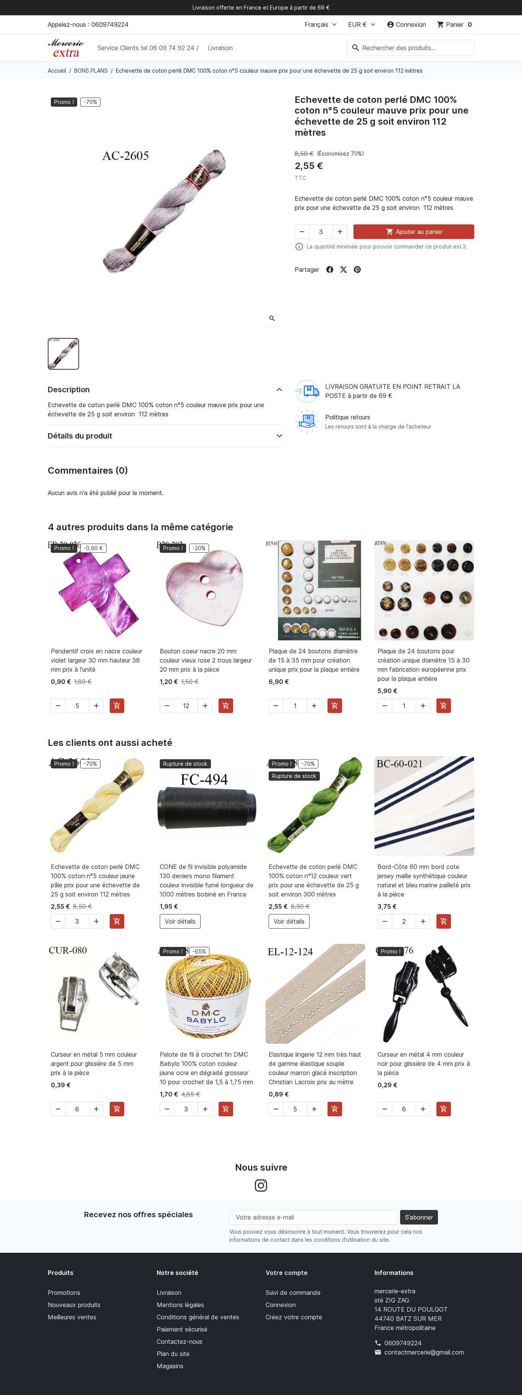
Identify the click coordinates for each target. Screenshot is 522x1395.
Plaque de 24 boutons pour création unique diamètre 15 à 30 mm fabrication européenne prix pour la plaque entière (424, 664)
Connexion (281, 1305)
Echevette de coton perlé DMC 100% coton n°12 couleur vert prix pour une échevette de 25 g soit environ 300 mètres (314, 880)
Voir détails (180, 921)
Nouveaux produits (74, 1305)
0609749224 (403, 1343)
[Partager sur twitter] (343, 269)
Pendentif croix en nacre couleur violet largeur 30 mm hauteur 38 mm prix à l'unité (96, 660)
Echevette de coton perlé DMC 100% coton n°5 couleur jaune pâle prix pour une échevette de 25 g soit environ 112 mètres (95, 880)
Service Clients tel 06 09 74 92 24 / (148, 48)
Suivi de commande (293, 1292)
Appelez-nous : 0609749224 (88, 24)
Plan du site (173, 1354)
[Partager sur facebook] (330, 269)
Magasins (170, 1366)
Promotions (64, 1292)
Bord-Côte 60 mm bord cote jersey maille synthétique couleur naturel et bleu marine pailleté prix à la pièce (424, 880)
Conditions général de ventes (198, 1317)
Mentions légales (180, 1305)
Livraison (220, 48)
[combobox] (410, 48)
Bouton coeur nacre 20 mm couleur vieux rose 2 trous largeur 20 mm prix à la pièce (206, 660)
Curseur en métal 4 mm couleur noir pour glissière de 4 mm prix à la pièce (424, 1064)
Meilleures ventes (72, 1317)
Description (69, 389)
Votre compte (287, 1272)
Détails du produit (80, 435)
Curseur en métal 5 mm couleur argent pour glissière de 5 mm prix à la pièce (94, 1064)
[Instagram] (261, 1185)
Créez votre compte (294, 1317)
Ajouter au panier (414, 231)
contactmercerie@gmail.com (424, 1352)
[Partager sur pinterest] (357, 269)
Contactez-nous (180, 1341)
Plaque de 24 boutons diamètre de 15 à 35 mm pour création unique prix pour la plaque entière (314, 660)
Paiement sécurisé (182, 1329)
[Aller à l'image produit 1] (63, 353)
